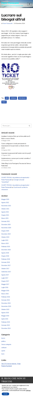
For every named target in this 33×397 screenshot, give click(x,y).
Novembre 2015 (6, 306)
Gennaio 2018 (5, 262)
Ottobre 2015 (5, 309)
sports (3, 350)
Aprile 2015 (4, 319)
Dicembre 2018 (6, 249)
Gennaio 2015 (5, 325)
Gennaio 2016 (5, 300)
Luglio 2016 (4, 287)
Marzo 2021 (5, 218)
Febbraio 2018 (5, 259)
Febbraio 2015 (5, 322)
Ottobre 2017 (5, 268)
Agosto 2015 (5, 312)
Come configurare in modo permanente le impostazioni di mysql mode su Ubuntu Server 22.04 (15, 146)
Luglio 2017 (4, 278)
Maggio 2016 (5, 290)
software (4, 347)
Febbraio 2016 (5, 297)
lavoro (3, 338)
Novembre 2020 (6, 227)
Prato (4, 102)
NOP (7, 98)
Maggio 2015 (5, 316)
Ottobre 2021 (5, 209)
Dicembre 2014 (6, 328)
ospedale (13, 98)
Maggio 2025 (5, 199)
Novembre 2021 (6, 205)
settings (28, 390)
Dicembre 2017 (6, 265)
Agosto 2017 (5, 275)
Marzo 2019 (5, 243)
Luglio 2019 (4, 240)
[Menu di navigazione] (29, 4)
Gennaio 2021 (5, 221)
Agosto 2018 (5, 253)
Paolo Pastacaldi (7, 23)
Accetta (5, 394)
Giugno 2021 (5, 215)
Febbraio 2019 (5, 246)
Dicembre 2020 (6, 224)
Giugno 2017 (5, 281)
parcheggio (22, 98)
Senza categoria (6, 344)
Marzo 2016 (5, 293)
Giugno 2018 (5, 256)
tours (2, 354)
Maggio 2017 (5, 284)
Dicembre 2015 (6, 303)
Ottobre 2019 (5, 237)
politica (3, 341)
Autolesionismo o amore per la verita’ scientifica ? (16, 158)
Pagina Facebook (6, 366)
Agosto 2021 (5, 212)
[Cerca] (29, 126)
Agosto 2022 (5, 202)
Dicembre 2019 (6, 234)
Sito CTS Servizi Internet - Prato (11, 363)
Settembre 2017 (6, 271)
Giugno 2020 (5, 231)
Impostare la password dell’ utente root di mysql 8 (16, 153)
